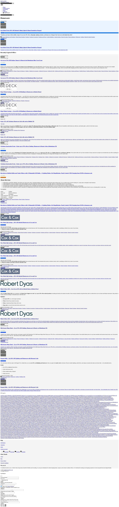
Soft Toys (91, 402)
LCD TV (80, 402)
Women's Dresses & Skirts (61, 397)
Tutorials (108, 435)
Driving (95, 429)
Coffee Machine (85, 413)
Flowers (69, 397)
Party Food (92, 416)
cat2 (23, 436)
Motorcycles (11, 410)
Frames (8, 429)
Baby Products (9, 400)
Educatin (84, 434)
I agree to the (8, 486)
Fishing (12, 424)
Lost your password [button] (8, 482)
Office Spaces (52, 433)
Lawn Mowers (39, 415)
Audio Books (47, 425)
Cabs (35, 432)
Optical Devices (64, 431)
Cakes (20, 414)
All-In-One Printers (74, 410)
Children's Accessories (63, 396)
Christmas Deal (10, 130)
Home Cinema (24, 420)
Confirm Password (4, 502)
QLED (43, 433)
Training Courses (50, 420)
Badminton (61, 430)
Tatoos (7, 434)
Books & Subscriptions (34, 413)
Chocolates (81, 416)
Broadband (45, 412)
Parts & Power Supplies (73, 415)
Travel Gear (42, 407)
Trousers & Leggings (90, 431)
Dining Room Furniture (20, 37)
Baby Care (64, 424)
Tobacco (11, 407)
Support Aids (39, 426)
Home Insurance (38, 428)
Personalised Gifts (86, 396)
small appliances (98, 417)
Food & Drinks (42, 413)
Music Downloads (78, 434)
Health (55, 413)
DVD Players (99, 419)
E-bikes (74, 432)
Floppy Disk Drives (66, 433)
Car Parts (51, 409)
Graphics (89, 428)
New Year (25, 433)
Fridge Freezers (54, 404)
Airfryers (41, 419)
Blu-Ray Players (15, 423)
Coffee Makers (27, 410)
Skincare (102, 395)
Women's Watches (105, 400)
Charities (56, 434)
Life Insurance (31, 433)
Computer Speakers (22, 416)
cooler (77, 432)
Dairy (96, 430)
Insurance (93, 419)
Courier (105, 431)
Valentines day (63, 407)
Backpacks (47, 433)
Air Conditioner (42, 430)
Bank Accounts (55, 436)
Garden (78, 405)
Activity (60, 435)
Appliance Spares (65, 432)
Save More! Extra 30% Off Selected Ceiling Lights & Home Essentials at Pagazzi (20, 30)
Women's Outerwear (92, 397)
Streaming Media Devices (107, 422)
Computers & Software (13, 416)
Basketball (37, 435)
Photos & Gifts (9, 421)
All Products (5, 9)
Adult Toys (92, 413)
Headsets (77, 411)
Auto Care (40, 417)
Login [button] (12, 491)
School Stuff (52, 430)
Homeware (78, 37)
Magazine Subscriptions (91, 421)
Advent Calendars (91, 426)
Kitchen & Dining (58, 420)
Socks (46, 424)
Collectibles (82, 411)
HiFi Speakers (78, 413)
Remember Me (5, 480)
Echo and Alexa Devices (60, 422)
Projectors (6, 420)
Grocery (12, 419)
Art (22, 410)
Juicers (19, 422)
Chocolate (45, 415)
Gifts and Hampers (56, 411)
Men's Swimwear (27, 407)
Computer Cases (46, 417)
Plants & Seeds (17, 407)
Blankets (23, 100)
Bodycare (53, 426)
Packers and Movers (71, 431)
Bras (79, 410)
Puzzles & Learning (62, 404)
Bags (43, 401)
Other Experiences (9, 411)
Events (55, 423)
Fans (106, 421)
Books (10, 409)
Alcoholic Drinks (110, 414)
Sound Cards (26, 436)
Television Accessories (24, 423)
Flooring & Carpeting (102, 414)
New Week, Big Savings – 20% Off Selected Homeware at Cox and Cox (18, 222)
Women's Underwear (77, 404)
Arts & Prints (70, 424)
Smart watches (94, 405)
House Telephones (54, 421)
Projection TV (47, 421)
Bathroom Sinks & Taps (86, 417)
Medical (33, 402)
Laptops (109, 398)
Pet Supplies (40, 412)
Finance (11, 429)
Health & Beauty (82, 71)
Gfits (95, 431)
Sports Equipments (48, 411)
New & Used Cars (25, 422)
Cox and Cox (4, 232)
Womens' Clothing (39, 397)
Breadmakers (104, 424)
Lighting (82, 37)
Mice (30, 423)
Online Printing (35, 423)
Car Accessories (7, 435)
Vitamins (94, 407)
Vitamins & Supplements (102, 397)
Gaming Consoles (31, 416)
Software (38, 404)
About (1, 456)
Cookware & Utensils (99, 403)
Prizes (90, 435)
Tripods (50, 436)
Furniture (27, 37)
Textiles (6, 438)
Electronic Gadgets (30, 397)
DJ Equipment (9, 432)
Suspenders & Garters (61, 413)
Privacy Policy (3, 460)
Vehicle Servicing (106, 420)
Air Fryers (62, 402)
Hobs (89, 419)
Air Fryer (28, 404)
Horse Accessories (99, 426)
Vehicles (66, 429)
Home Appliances (71, 37)
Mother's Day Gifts (24, 405)
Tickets (57, 430)
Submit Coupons (6, 8)
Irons (79, 435)
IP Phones (111, 433)
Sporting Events (46, 429)
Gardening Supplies (82, 409)
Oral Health (95, 406)
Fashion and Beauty (75, 71)
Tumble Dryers (16, 411)
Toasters (27, 417)
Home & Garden (64, 37)
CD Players (76, 423)
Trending (7, 414)
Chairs (15, 402)
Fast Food (90, 422)
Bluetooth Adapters (44, 422)
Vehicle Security (58, 433)
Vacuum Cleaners (109, 395)
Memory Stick (21, 424)
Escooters (43, 410)
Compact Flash (46, 435)
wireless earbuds (77, 417)
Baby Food (47, 431)
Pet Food (17, 417)
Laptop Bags (68, 416)
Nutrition (70, 402)
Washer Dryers (49, 413)
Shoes (7, 407)
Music (21, 428)
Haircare (77, 407)
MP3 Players (29, 421)
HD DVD (18, 428)
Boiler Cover (105, 434)
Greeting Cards (56, 410)
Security (4, 429)
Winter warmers (100, 431)
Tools (4, 434)
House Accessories (95, 396)
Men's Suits (48, 406)
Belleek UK (4, 130)
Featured (72, 423)
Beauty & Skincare (21, 71)
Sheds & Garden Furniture (89, 37)
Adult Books (66, 419)
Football (44, 423)
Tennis (31, 434)
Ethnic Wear (13, 425)
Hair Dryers (98, 410)
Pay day (13, 435)
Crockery (47, 404)
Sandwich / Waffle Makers (60, 426)
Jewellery (15, 400)
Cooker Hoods (38, 410)
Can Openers (68, 426)
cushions (84, 421)
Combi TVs (56, 416)
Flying (5, 431)
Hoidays (27, 429)
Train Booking (28, 431)
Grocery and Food (109, 430)
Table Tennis (21, 438)
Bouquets (87, 410)
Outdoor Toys (29, 400)
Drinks (48, 410)
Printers (39, 409)
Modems (10, 438)
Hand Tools (92, 410)
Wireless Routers (74, 426)
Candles (65, 430)
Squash (82, 435)
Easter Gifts (31, 406)
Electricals (20, 409)
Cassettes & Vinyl (37, 433)
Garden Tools (71, 401)
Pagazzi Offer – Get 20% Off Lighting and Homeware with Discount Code (19, 358)
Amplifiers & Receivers (81, 431)
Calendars (22, 417)
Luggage (99, 429)
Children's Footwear (32, 403)
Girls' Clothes (55, 402)
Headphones (109, 404)
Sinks (92, 428)
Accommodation (9, 402)
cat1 (10, 433)
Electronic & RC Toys (85, 400)
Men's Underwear (83, 406)
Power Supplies (86, 414)
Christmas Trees (41, 157)
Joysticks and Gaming (70, 412)
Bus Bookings (31, 432)
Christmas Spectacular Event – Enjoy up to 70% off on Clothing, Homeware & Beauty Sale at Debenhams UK (28, 146)
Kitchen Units (36, 419)
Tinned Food (7, 426)
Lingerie (6, 410)
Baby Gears (62, 416)
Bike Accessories (62, 421)
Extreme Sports (54, 406)
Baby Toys (79, 396)
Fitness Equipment (57, 403)
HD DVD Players (95, 424)
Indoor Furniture (64, 232)
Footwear (75, 402)
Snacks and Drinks (13, 422)
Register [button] (2, 482)
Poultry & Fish (84, 429)
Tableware (59, 423)
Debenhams (4, 71)
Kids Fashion (90, 409)
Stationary (94, 420)
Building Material (19, 434)
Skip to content (3, 1)
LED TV (8, 401)
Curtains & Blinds (33, 405)
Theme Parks (87, 416)
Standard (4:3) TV (76, 414)
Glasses (68, 413)
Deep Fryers (99, 422)
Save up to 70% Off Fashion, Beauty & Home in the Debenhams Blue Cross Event (21, 60)
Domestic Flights (75, 416)
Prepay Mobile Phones (62, 406)
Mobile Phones (16, 403)
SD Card (12, 426)
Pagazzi (3, 37)
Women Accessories (14, 414)
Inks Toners (50, 432)
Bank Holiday (81, 415)
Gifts (22, 407)
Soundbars (60, 419)
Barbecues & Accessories (99, 411)
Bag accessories (78, 421)
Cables (41, 416)
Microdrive (14, 432)
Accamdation (80, 433)
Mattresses (69, 404)
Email (1, 485)
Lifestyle (25, 409)
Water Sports (110, 425)
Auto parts (23, 431)
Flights (112, 410)
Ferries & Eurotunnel (27, 435)
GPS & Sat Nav (80, 428)
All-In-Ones (92, 430)
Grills (21, 435)
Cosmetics (27, 396)
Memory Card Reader (63, 436)
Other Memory (15, 438)
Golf (88, 412)
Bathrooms (72, 413)
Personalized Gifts (79, 412)
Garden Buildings (50, 37)
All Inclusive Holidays (72, 398)
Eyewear (11, 428)
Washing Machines (47, 402)
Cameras (33, 404)
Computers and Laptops (74, 400)
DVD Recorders (104, 429)
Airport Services (98, 413)
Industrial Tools (98, 425)
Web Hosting (27, 415)
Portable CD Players (86, 424)
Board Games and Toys (85, 405)
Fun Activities (74, 429)
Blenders (53, 405)
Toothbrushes (45, 432)
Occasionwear (15, 433)
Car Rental (65, 415)
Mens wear (87, 430)
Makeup (31, 422)
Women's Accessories (87, 395)
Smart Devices (22, 397)
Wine (81, 414)
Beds (76, 401)
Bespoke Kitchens (17, 421)
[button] (3, 189)
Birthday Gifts (12, 395)
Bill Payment (25, 432)
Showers (7, 433)
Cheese (49, 426)
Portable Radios (7, 423)
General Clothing (111, 157)
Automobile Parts (60, 405)
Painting (53, 428)
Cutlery (19, 410)
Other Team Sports (58, 417)
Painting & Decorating (99, 402)
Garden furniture (57, 37)
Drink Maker (109, 431)
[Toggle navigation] (1, 5)
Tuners (59, 425)
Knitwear (79, 425)
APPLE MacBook (26, 426)
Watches (50, 403)
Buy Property (82, 430)
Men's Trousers (48, 401)
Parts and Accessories (33, 429)
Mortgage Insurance (102, 435)
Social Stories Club (50, 434)
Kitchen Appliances (89, 403)
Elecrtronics (69, 409)
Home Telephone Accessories (38, 425)
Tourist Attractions (66, 403)
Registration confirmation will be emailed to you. (10, 487)
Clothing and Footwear (59, 71)
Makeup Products (108, 416)
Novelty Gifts (84, 397)
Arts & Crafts (9, 403)
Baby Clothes (85, 404)
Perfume (18, 420)
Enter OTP (2, 497)
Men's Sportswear (92, 398)
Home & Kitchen (104, 71)
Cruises (79, 420)
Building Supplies (102, 412)
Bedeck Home (5, 100)
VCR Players (68, 435)
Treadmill (22, 419)
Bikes (52, 416)
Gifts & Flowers (93, 404)
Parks (85, 428)
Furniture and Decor (42, 37)
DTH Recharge (14, 431)
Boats (33, 435)
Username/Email (3, 477)
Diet (68, 406)
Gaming (50, 415)
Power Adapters (53, 429)
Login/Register (7, 12)
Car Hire (72, 421)
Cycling (68, 407)
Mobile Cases (7, 430)
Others (72, 434)
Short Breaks (17, 412)
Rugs (65, 428)
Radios (68, 421)
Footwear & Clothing (103, 157)
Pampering (71, 417)
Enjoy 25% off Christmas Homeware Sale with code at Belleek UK (17, 121)
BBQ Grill (52, 414)
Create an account (3, 449)
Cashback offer (94, 435)
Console (75, 420)
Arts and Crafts (7, 417)
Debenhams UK (10, 71)
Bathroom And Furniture (10, 37)
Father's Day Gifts (107, 415)
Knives (109, 429)
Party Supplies (90, 429)
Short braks (60, 434)
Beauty (15, 71)
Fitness (15, 410)
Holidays (63, 395)
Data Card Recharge (57, 432)
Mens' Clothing (57, 400)
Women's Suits (47, 405)
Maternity (7, 405)
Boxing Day (91, 411)
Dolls (7, 422)
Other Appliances (54, 419)
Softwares (89, 420)
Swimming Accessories (57, 415)
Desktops (35, 409)
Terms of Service (10, 486)
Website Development (59, 428)
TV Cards (86, 435)
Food (49, 412)
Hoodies (71, 432)
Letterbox (37, 430)
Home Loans (39, 432)
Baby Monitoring (93, 434)
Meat (69, 429)
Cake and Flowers (109, 402)
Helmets (80, 426)
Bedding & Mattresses (16, 100)
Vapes (18, 429)
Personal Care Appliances (70, 405)
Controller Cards (90, 436)
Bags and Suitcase (109, 411)
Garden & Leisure (72, 396)
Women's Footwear (49, 400)
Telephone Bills (84, 422)
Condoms (41, 435)
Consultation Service (60, 414)
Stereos (77, 430)
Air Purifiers (92, 425)
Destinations (100, 436)
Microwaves (23, 411)
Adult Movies (71, 436)
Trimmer (88, 434)
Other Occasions (22, 400)
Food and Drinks (40, 421)
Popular (83, 410)
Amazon (3, 199)
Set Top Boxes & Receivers (35, 436)
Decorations (8, 376)
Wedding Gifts (22, 376)
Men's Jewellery (41, 400)
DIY (84, 433)
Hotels (99, 406)
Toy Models (72, 411)
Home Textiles (22, 199)
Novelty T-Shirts (68, 414)
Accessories (17, 406)
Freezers (7, 409)
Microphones (33, 415)
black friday (9, 308)
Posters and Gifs (74, 435)
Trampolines (82, 423)
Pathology (33, 428)
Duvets (16, 424)
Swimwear (71, 419)
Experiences (109, 412)
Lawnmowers (84, 420)
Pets (24, 404)
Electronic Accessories (110, 405)
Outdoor (35, 417)
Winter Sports (30, 420)
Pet (98, 430)
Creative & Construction (27, 414)
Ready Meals (44, 426)
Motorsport (67, 410)
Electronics (45, 403)
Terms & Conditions (4, 463)
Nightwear (72, 407)
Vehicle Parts (106, 433)
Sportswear (56, 409)
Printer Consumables (65, 411)
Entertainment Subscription (71, 425)
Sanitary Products (27, 428)
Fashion (5, 416)
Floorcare (8, 424)
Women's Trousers (24, 401)
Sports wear (112, 413)
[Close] (1, 476)
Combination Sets (36, 411)
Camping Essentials (106, 417)
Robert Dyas (4, 308)
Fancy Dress (47, 419)
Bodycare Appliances (13, 404)
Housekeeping (20, 430)
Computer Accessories (32, 412)
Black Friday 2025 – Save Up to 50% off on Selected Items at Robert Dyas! (19, 289)
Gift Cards (93, 415)
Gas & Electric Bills (71, 430)
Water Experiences (52, 424)
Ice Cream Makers (15, 415)
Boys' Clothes (23, 403)
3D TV (26, 424)
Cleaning (8, 415)
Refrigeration (19, 432)
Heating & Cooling (74, 406)
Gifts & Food (65, 420)
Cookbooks (17, 419)
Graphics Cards (51, 422)
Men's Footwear (82, 401)
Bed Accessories (110, 423)
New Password (3, 500)
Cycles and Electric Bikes (50, 397)
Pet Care (104, 423)
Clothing (27, 71)
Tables (36, 406)
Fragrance (21, 398)
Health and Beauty (90, 71)
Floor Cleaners (74, 428)
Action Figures (87, 415)
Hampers (13, 417)
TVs (66, 402)
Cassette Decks (84, 436)
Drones (69, 434)
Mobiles (32, 410)
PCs (100, 424)
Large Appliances (10, 412)
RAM (4, 425)
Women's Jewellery (41, 396)
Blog (1, 458)
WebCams (48, 430)
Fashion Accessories (49, 407)
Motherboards (104, 425)
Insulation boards (77, 436)
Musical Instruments (18, 426)
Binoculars (46, 436)
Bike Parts (36, 420)
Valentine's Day (65, 400)
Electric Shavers (62, 409)
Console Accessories (99, 416)
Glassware (30, 409)
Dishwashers (103, 409)
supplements (89, 407)
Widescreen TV (105, 413)
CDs (80, 424)
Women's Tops (37, 398)
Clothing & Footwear (43, 71)
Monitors (28, 402)
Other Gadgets (29, 411)
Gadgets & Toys (41, 406)
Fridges (98, 407)
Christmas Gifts (17, 130)
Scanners (26, 430)
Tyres (52, 412)
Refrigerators (85, 426)
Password (2, 478)
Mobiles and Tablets (101, 404)
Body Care (68, 428)
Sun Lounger (17, 435)
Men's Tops (104, 398)
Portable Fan (99, 434)
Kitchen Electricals (94, 412)
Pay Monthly (33, 426)
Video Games (96, 409)
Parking (8, 425)
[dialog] (59, 490)
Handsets (37, 416)
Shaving (85, 412)
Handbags (47, 414)
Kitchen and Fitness (100, 421)
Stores (4, 10)
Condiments (23, 421)
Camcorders (59, 424)
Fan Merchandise (89, 423)
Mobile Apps (40, 429)
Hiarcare (64, 435)
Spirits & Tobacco (60, 429)
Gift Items (11, 406)
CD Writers (19, 436)
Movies (19, 431)
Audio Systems (57, 412)
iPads (93, 417)
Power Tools (57, 407)
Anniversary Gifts (36, 395)
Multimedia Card (12, 434)
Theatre (35, 414)
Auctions (79, 429)
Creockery (87, 433)
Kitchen (27, 413)
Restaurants (22, 429)
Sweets (42, 436)
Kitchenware (73, 403)
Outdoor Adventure (24, 406)
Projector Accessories (97, 423)
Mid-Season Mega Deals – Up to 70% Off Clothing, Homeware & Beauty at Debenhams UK (23, 328)
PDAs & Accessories (41, 434)
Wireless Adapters (28, 425)
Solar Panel (65, 434)
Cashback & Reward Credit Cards (89, 432)
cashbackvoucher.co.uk (8, 469)
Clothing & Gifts (51, 71)
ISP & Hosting (41, 424)
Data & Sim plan (66, 423)
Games (43, 404)
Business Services (41, 431)
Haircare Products (76, 397)
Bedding (9, 100)
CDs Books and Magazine (10, 413)
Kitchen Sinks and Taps (71, 422)
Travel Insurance (46, 416)
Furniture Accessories (34, 37)
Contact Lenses (49, 423)
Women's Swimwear (15, 405)
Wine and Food (100, 433)
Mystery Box (20, 433)
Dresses (52, 417)
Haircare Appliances (29, 398)
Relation (96, 436)
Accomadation (105, 419)
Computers (6, 406)
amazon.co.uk (8, 199)
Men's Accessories (9, 396)
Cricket (51, 435)
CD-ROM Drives (54, 425)
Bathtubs (15, 429)
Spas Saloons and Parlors (55, 431)
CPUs (94, 422)
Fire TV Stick (36, 422)
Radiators (7, 428)
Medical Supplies (101, 405)
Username (2, 483)
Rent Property (102, 430)
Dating (9, 431)
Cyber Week (15, 409)
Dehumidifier (111, 434)
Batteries (70, 420)
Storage (106, 403)
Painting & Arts (34, 431)
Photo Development (20, 413)
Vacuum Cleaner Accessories (35, 401)
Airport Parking (99, 415)
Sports (42, 411)
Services (12, 430)
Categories (5, 11)
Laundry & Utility (20, 425)
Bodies (63, 412)
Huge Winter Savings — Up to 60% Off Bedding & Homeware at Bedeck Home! (20, 92)
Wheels (34, 421)
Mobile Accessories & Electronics (81, 419)
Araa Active (14, 436)
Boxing (80, 432)
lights (87, 411)
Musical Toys (40, 405)
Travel (62, 410)
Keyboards (99, 420)
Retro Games (66, 417)
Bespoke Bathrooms (85, 425)
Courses (35, 434)
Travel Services (73, 433)
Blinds (8, 419)
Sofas (6, 404)
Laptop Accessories (28, 419)
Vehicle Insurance (93, 433)
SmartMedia (63, 425)
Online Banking (8, 436)
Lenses (95, 428)
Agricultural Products (46, 428)
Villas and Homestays (33, 424)
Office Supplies (64, 401)
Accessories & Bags (105, 410)
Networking (76, 424)
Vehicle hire (55, 435)
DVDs (40, 423)
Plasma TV (21, 415)
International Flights (41, 414)
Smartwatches (75, 409)
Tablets (51, 410)
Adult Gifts (86, 402)
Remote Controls (26, 434)
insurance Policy (31, 430)
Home (4, 7)
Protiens (15, 430)
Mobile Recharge (42, 420)
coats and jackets (67, 71)
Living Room (83, 407)
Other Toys (39, 403)
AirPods (78, 422)
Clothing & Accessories (33, 71)
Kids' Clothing (93, 414)
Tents (14, 428)
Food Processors (23, 412)
